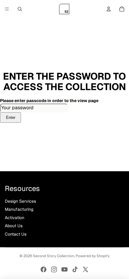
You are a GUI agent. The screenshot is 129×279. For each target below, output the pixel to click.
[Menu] (7, 9)
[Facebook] (43, 269)
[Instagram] (54, 269)
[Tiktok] (75, 269)
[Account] (108, 9)
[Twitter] (85, 269)
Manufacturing (19, 209)
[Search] (19, 9)
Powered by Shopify (93, 256)
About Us (13, 225)
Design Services (20, 201)
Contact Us (15, 234)
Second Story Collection (53, 256)
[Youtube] (64, 269)
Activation (14, 217)
